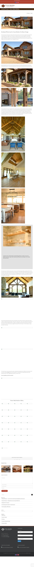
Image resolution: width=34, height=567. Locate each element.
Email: (19, 537)
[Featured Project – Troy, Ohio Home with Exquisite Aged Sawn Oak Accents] (5, 465)
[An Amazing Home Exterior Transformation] (28, 465)
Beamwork (3, 515)
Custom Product (4, 517)
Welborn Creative (28, 553)
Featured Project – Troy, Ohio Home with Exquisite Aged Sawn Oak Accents (13, 498)
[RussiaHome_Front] (17, 41)
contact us (8, 372)
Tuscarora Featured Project (6, 521)
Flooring (3, 519)
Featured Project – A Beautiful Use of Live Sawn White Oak (11, 500)
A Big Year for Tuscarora (5, 502)
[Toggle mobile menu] (32, 5)
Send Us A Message (6, 536)
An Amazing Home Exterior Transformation (8, 504)
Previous (28, 13)
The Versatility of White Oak (6, 506)
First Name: (20, 530)
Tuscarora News (4, 523)
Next (31, 13)
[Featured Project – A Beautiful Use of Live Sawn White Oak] (17, 465)
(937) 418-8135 (6, 535)
